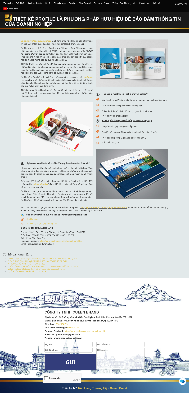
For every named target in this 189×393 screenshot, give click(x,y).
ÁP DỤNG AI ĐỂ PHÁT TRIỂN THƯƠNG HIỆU (26, 263)
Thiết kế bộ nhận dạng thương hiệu (42, 223)
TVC (114, 3)
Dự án (48, 3)
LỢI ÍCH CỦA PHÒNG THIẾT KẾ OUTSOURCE (27, 271)
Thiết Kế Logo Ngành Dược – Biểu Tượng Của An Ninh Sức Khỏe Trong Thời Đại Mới (42, 258)
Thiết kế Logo (32, 218)
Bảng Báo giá (85, 3)
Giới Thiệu (20, 3)
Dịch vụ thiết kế (35, 3)
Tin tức (97, 3)
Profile (106, 3)
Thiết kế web (60, 3)
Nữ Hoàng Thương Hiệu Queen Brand (102, 388)
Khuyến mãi (144, 3)
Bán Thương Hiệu (128, 3)
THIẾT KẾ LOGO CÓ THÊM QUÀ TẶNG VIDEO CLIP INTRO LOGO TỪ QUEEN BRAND (43, 266)
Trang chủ (8, 3)
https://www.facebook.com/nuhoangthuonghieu (61, 240)
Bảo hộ (72, 3)
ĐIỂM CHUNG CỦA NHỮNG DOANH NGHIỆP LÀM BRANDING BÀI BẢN (37, 261)
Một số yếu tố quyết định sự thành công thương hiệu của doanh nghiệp (36, 269)
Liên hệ (156, 3)
